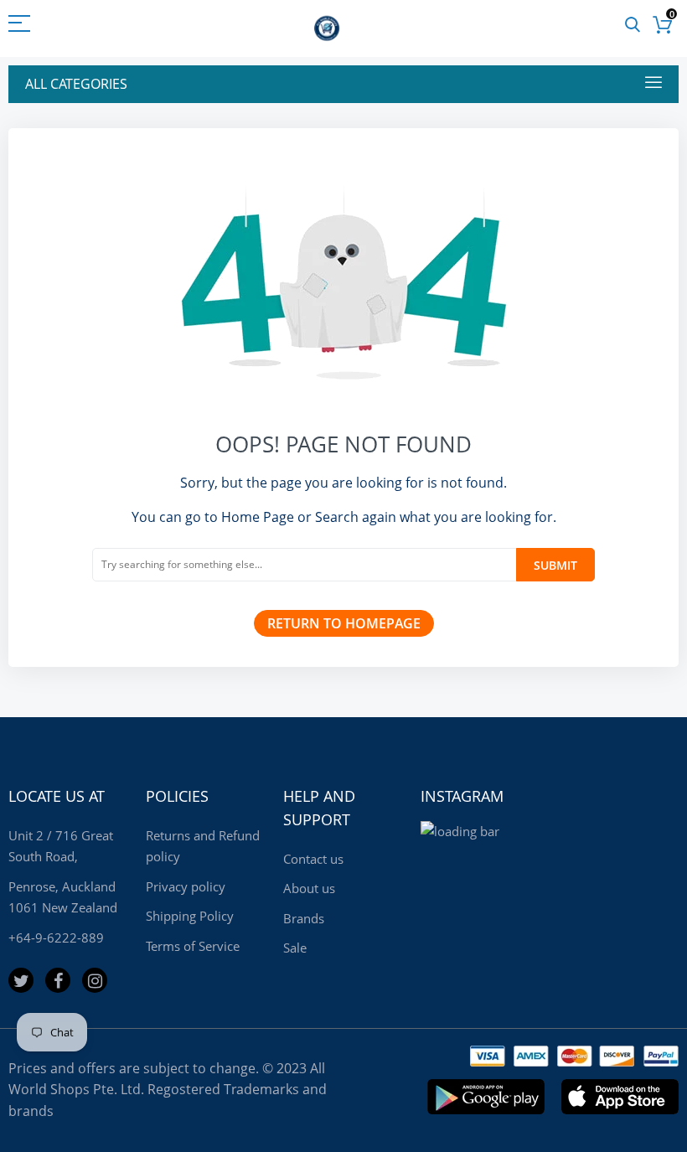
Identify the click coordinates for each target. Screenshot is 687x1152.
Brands (303, 918)
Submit (555, 565)
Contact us (313, 858)
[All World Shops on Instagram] (94, 980)
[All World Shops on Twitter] (21, 980)
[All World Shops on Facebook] (57, 980)
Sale (295, 947)
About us (309, 888)
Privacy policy (185, 886)
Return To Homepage (344, 623)
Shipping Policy (190, 915)
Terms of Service (193, 946)
